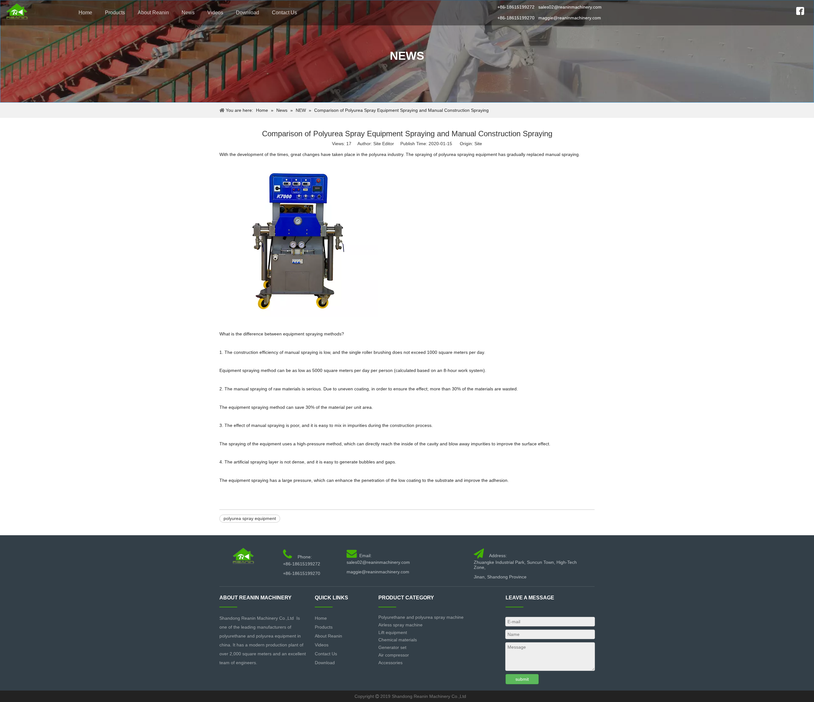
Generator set (392, 647)
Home (85, 12)
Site (478, 143)
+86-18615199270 (516, 17)
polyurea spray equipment (250, 518)
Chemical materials (397, 639)
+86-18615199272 (516, 7)
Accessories (390, 662)
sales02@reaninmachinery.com (570, 7)
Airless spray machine (400, 624)
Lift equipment (392, 632)
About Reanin (153, 12)
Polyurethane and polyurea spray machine (421, 617)
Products (115, 12)
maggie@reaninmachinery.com (569, 17)
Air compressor (393, 655)
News (188, 12)
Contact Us (284, 12)
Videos (215, 12)
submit (522, 679)
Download (247, 12)
